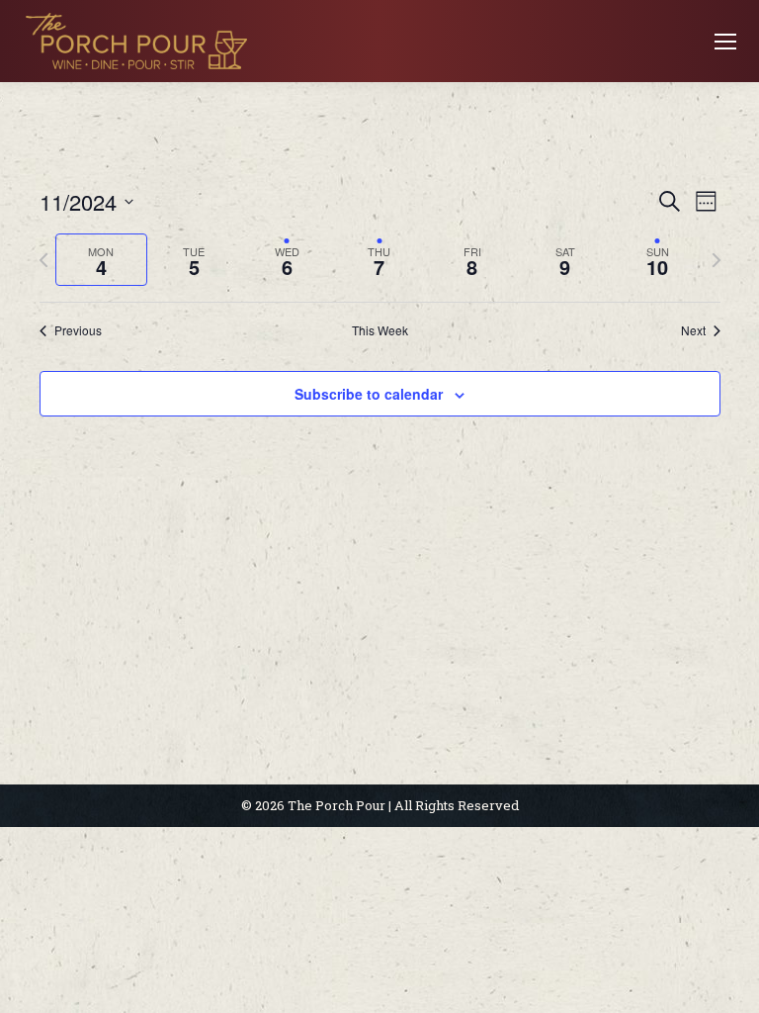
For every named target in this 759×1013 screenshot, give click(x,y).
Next (693, 330)
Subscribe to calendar (369, 394)
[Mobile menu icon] (725, 41)
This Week (380, 330)
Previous (78, 330)
